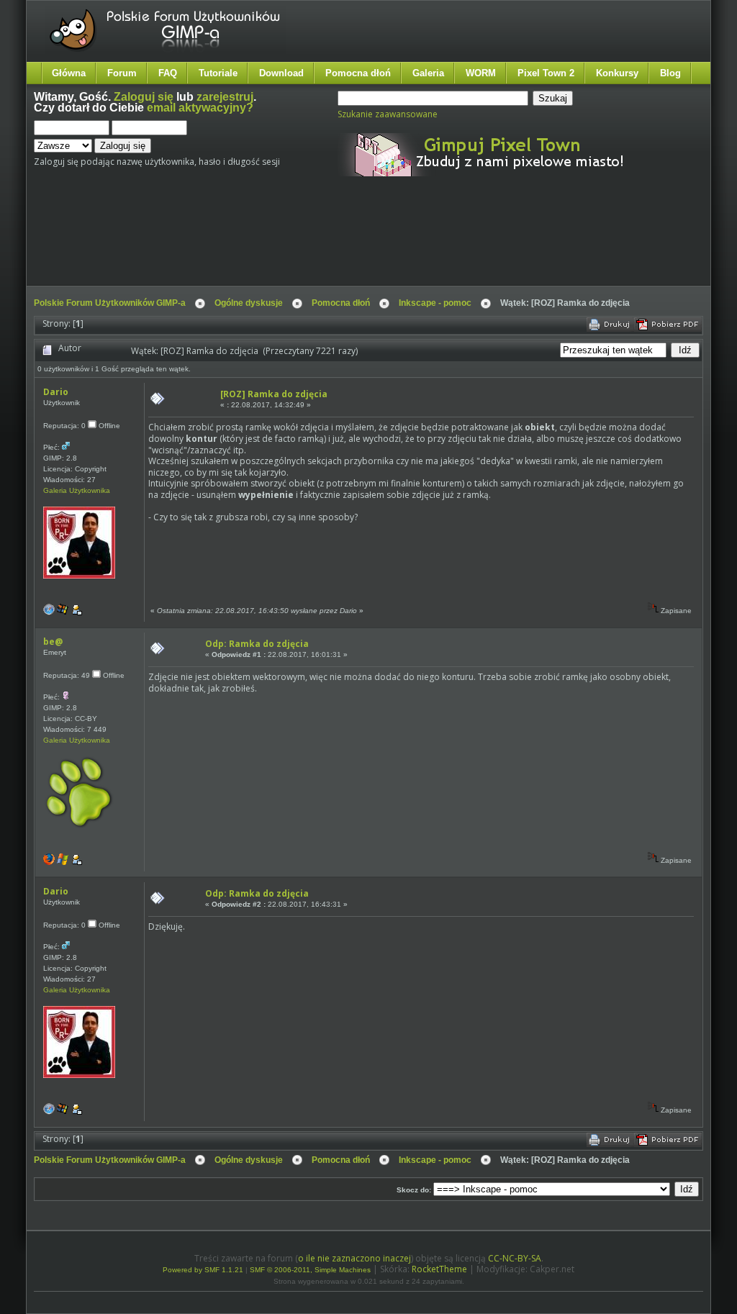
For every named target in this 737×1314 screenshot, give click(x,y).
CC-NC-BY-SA (514, 1258)
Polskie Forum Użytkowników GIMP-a (110, 303)
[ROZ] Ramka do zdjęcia (273, 394)
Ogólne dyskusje (248, 303)
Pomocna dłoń (358, 73)
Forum (122, 73)
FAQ (167, 73)
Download (281, 73)
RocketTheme (439, 1269)
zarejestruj (224, 97)
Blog (670, 73)
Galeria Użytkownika (76, 490)
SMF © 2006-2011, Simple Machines (310, 1270)
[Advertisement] (304, 243)
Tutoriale (218, 73)
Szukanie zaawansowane (388, 114)
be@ (53, 641)
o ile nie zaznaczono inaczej (354, 1258)
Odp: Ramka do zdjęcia (257, 644)
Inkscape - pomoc (435, 303)
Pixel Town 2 (545, 73)
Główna (69, 73)
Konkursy (617, 73)
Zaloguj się (143, 97)
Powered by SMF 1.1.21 (203, 1270)
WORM (481, 73)
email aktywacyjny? (200, 107)
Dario (55, 392)
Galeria (428, 73)
